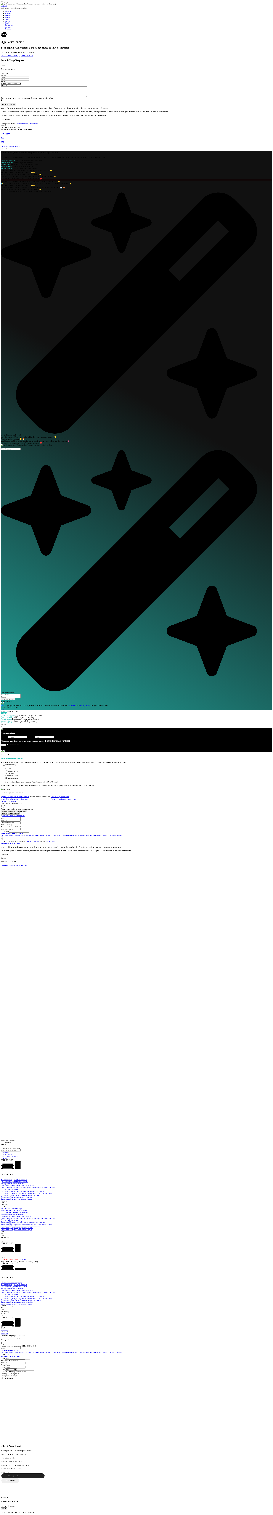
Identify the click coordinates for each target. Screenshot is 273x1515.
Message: (4, 85)
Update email (5, 1476)
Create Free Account (8, 699)
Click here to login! (28, 1512)
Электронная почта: (8, 69)
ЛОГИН (4, 713)
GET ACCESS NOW (8, 56)
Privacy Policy (85, 705)
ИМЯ (3, 1358)
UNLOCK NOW (27, 56)
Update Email (10, 1484)
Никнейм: (4, 73)
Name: (3, 65)
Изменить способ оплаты (10, 1156)
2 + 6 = (3, 100)
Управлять (22, 1259)
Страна (3, 1374)
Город (3, 1365)
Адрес (3, 1363)
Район (3, 1367)
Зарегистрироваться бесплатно (12, 758)
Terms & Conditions (32, 841)
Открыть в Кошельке (8, 801)
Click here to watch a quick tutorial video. (15, 1469)
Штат (3, 1369)
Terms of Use (72, 705)
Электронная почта (8, 1376)
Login (18, 56)
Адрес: (15, 799)
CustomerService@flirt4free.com (27, 124)
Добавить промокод (8, 1154)
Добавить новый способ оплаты (13, 816)
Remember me (13, 745)
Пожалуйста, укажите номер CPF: (13, 1346)
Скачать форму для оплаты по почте (14, 865)
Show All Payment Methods (10, 813)
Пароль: (4, 77)
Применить (5, 1152)
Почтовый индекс (7, 1336)
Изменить (4, 1281)
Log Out (4, 6)
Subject (3, 81)
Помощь (4, 1158)
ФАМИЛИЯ (5, 1360)
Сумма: (15, 797)
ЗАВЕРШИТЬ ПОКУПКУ (10, 843)
